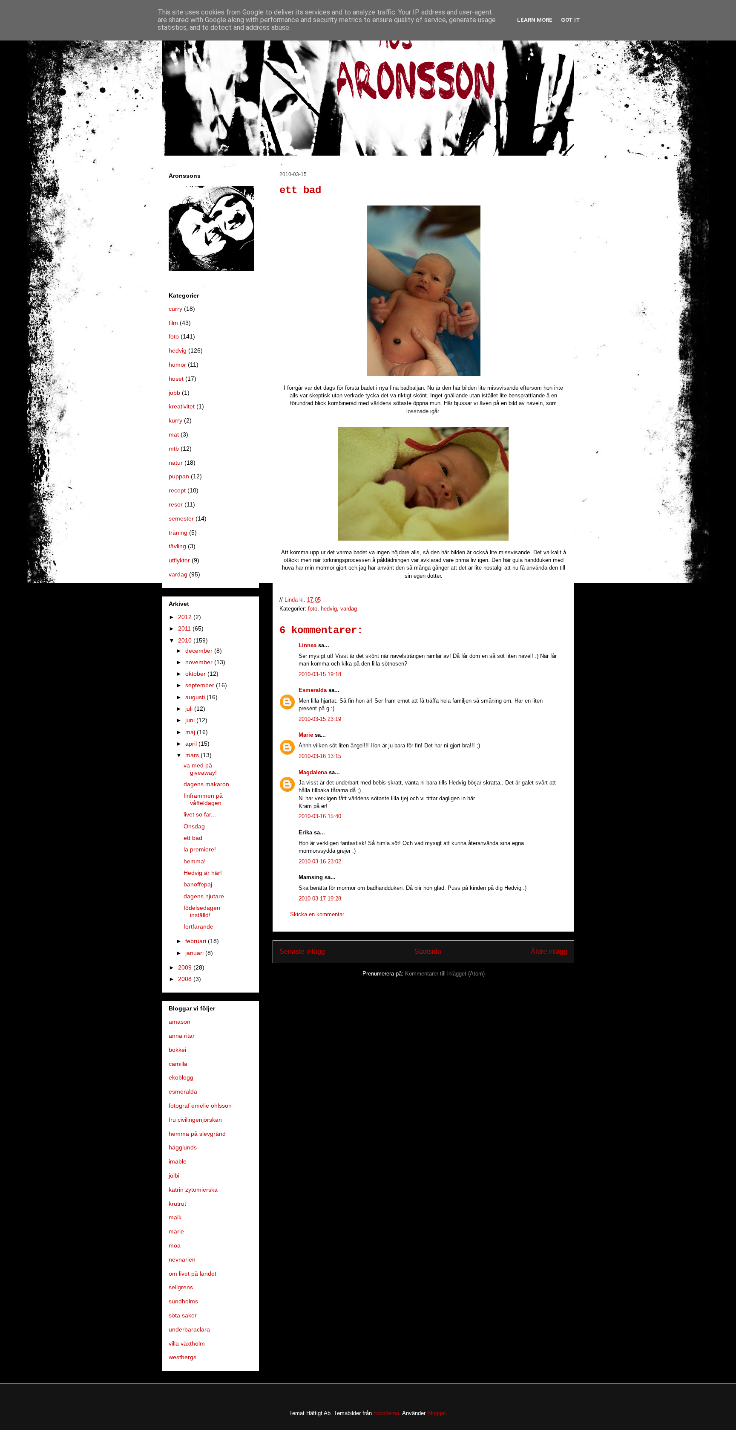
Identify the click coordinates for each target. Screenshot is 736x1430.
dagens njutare (204, 896)
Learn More (534, 20)
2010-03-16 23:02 (320, 861)
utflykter (179, 560)
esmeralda (183, 1091)
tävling (177, 546)
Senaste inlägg (302, 951)
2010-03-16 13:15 (320, 756)
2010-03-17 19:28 (320, 898)
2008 (185, 979)
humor (177, 364)
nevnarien (182, 1259)
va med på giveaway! (200, 769)
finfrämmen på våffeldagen (203, 799)
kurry (175, 420)
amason (179, 1021)
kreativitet (182, 406)
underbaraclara (189, 1329)
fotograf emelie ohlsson (200, 1105)
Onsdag (194, 826)
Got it (570, 20)
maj (191, 732)
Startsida (427, 951)
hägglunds (183, 1147)
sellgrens (181, 1287)
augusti (196, 697)
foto (312, 608)
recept (177, 490)
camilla (178, 1063)
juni (190, 720)
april (191, 743)
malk (175, 1217)
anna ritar (182, 1035)
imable (178, 1161)
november (199, 662)
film (173, 322)
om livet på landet (192, 1273)
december (199, 650)
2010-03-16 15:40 (320, 816)
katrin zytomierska (193, 1189)
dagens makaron (206, 784)
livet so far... (200, 814)
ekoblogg (181, 1077)
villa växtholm (187, 1343)
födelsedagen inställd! (202, 911)
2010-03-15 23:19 (320, 719)
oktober (196, 673)
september (200, 685)
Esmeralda (313, 690)
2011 (185, 628)
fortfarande (198, 926)
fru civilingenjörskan (195, 1119)
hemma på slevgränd (197, 1133)
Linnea (307, 645)
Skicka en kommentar (317, 914)
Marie (306, 735)
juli (189, 708)
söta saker (183, 1315)
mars (193, 755)
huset (176, 378)
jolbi (174, 1175)
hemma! (195, 861)
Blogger (436, 1413)
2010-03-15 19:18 (320, 674)
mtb (174, 448)
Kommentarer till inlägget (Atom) (445, 973)
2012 (185, 617)
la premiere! (200, 849)
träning (178, 532)
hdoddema (386, 1413)
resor (176, 504)
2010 (185, 640)
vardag (348, 608)
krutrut (177, 1203)
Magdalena (313, 772)
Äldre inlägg (549, 951)
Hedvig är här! (203, 872)
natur (176, 462)
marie (176, 1231)
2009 (185, 967)
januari (195, 952)
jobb (174, 392)
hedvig (329, 608)
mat (174, 434)
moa (175, 1245)
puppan (179, 476)
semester (181, 518)
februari (196, 941)
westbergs (182, 1357)
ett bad (193, 837)
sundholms (183, 1301)
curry (175, 308)
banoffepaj (198, 884)
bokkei (177, 1049)
